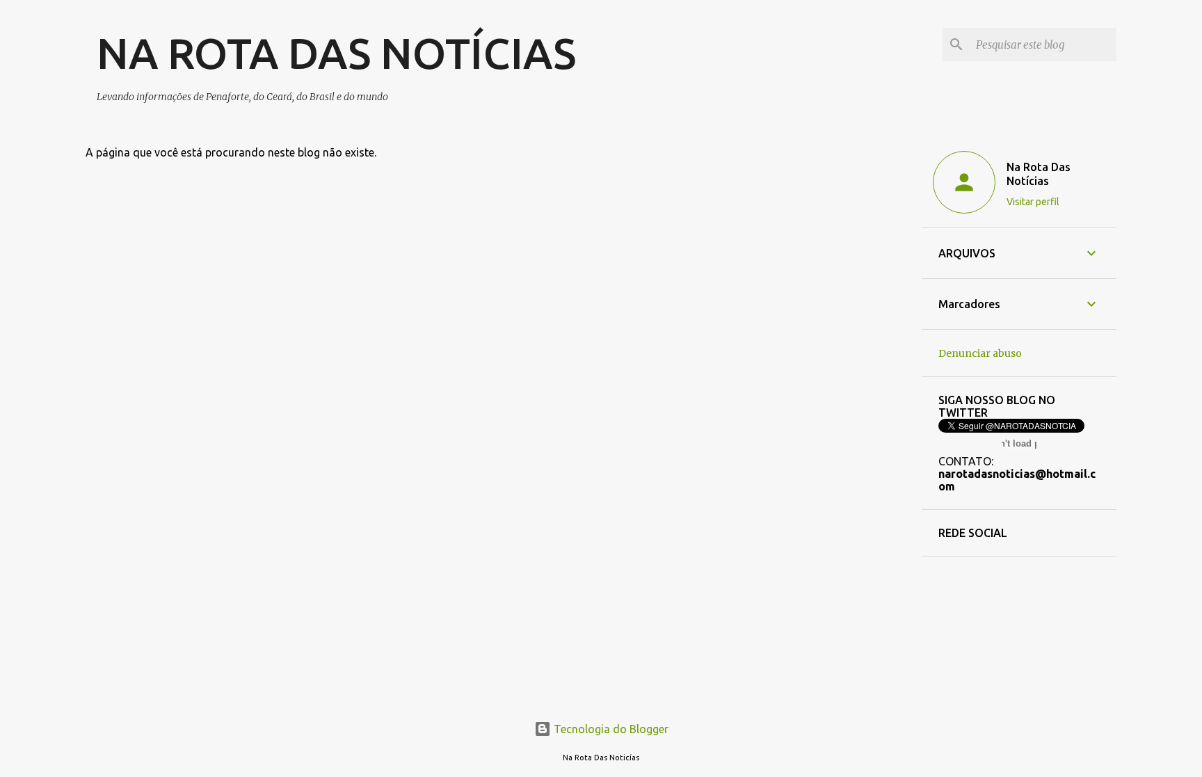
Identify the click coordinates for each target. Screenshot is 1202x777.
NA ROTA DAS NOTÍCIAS (336, 53)
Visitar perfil (1033, 201)
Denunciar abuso (980, 353)
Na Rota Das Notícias (1039, 174)
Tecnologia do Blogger (609, 729)
